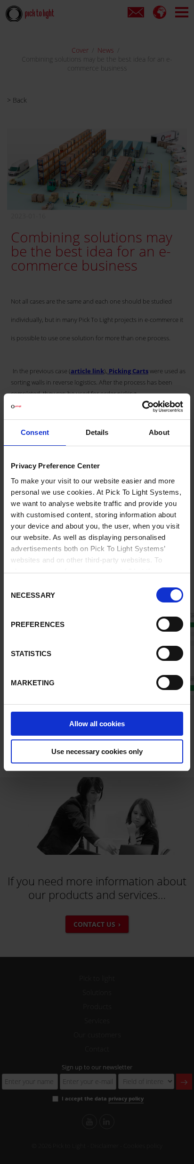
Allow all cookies (97, 724)
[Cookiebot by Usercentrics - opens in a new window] (142, 407)
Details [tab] (97, 432)
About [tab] (159, 432)
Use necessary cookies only (97, 751)
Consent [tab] (35, 432)
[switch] (169, 624)
